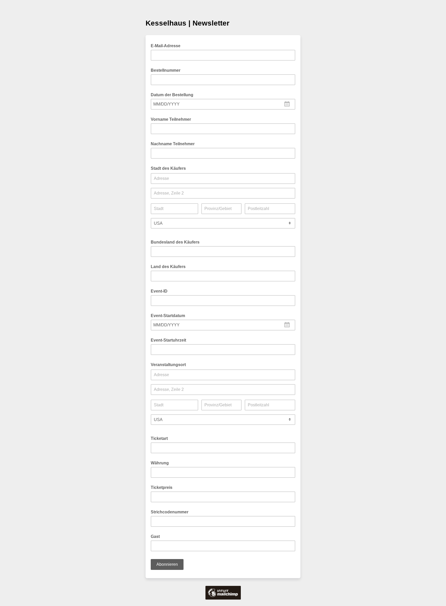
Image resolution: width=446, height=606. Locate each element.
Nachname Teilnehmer (173, 144)
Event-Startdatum (168, 315)
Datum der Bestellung (172, 95)
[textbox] (223, 104)
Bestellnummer (165, 70)
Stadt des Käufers (168, 168)
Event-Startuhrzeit (168, 340)
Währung (160, 463)
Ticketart (159, 438)
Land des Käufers (168, 266)
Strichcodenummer (169, 512)
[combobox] (223, 104)
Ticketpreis (161, 487)
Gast (155, 536)
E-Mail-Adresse (167, 45)
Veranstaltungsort (168, 364)
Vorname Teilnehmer (171, 119)
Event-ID (159, 291)
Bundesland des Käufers (175, 242)
